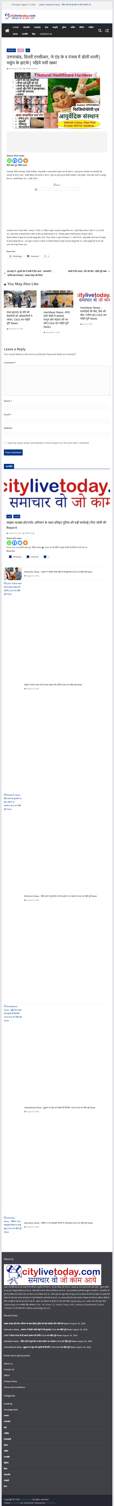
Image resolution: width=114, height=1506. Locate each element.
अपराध (15, 34)
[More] (25, 160)
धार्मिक (73, 27)
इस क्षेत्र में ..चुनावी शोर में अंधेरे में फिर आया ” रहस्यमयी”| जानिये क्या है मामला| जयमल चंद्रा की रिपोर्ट (30, 273)
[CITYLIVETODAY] (52, 1266)
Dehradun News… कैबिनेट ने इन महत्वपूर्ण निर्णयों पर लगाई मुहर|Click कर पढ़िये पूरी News (58, 1223)
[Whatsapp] (9, 160)
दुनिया (64, 27)
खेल (5, 1427)
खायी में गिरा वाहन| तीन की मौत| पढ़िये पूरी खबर (87, 271)
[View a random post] (106, 30)
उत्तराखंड (37, 27)
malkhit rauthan (31, 68)
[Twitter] (20, 160)
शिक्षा (33, 34)
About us (8, 1363)
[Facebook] (14, 160)
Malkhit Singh (29, 533)
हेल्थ (46, 27)
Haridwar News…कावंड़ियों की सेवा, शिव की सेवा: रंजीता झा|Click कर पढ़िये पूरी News (93, 313)
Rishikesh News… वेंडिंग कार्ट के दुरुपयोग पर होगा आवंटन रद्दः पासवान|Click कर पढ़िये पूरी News (68, 6)
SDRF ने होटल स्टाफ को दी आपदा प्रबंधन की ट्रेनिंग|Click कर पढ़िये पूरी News (53, 684)
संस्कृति (55, 27)
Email (7, 414)
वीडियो (81, 27)
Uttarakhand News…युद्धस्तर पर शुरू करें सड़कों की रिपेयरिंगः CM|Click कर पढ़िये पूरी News (59, 1107)
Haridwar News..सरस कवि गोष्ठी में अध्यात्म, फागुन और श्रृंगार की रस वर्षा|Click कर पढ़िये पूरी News (57, 319)
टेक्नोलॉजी (7, 1439)
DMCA (7, 1375)
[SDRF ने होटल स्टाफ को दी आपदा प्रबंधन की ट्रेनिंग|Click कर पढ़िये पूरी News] (13, 687)
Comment (10, 362)
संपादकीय (26, 27)
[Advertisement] (57, 142)
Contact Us (46, 34)
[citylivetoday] (7, 30)
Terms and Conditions (14, 1387)
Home (16, 27)
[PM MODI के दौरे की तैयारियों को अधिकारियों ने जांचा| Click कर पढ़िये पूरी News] (20, 292)
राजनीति (25, 34)
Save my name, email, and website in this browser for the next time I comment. (48, 442)
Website (8, 428)
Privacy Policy (10, 1381)
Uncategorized (11, 1409)
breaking (11, 50)
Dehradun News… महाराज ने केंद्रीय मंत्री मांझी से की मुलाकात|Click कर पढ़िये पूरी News (58, 571)
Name (8, 400)
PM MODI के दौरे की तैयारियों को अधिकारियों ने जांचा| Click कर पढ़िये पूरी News (19, 317)
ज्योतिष (90, 27)
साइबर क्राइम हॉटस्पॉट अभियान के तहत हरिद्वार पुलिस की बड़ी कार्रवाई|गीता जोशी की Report (56, 525)
